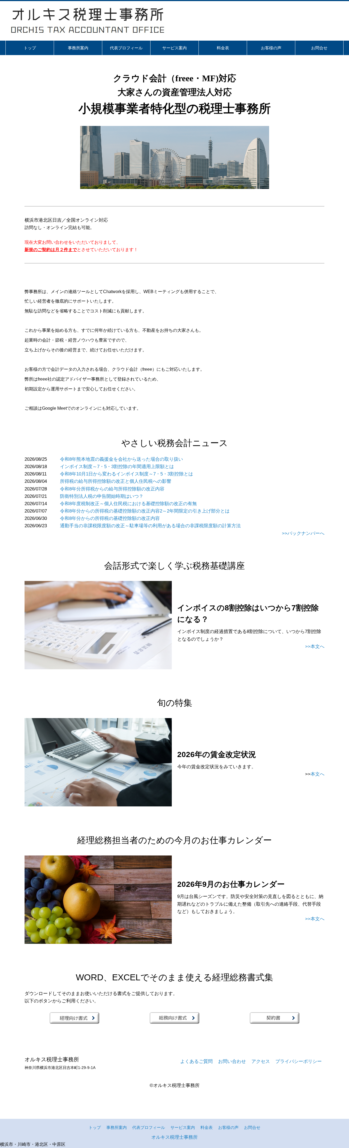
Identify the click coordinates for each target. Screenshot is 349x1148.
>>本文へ (314, 646)
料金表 (206, 1127)
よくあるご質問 (196, 1061)
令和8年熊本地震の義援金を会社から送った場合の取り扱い (121, 459)
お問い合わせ (232, 1061)
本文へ (317, 774)
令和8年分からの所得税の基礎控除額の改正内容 (110, 518)
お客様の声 (228, 1127)
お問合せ (252, 1127)
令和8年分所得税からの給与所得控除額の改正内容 (112, 489)
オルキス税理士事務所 (174, 1137)
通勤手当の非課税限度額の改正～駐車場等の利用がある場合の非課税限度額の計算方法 (150, 525)
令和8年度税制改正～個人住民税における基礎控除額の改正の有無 (128, 503)
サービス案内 (182, 1127)
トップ (95, 1127)
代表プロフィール (148, 1127)
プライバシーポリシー (298, 1061)
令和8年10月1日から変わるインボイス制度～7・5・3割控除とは (126, 474)
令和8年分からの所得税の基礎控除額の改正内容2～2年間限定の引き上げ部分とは (145, 511)
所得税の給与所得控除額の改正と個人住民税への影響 (115, 481)
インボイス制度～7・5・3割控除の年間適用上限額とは (117, 466)
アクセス (260, 1061)
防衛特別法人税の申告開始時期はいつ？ (101, 496)
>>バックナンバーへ (303, 533)
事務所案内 (116, 1127)
